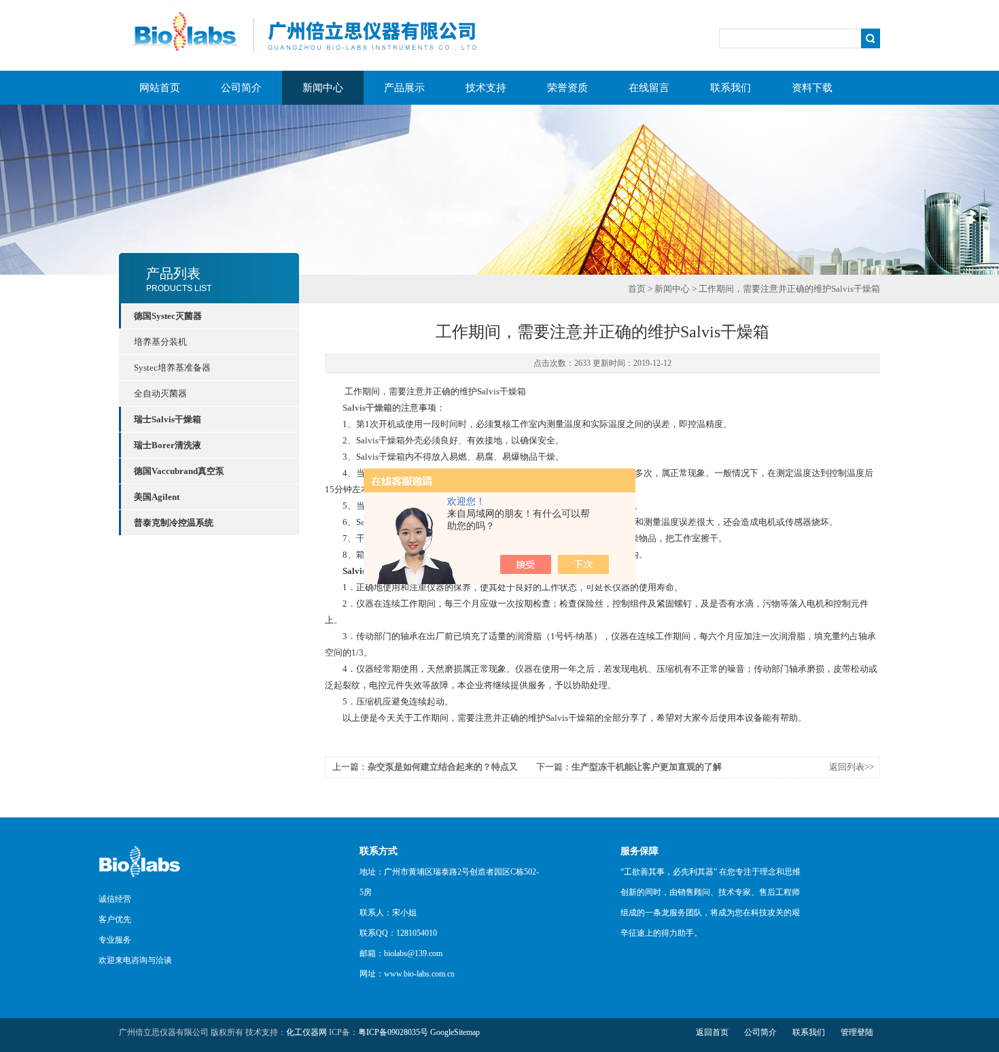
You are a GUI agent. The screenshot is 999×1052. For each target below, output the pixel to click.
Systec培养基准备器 (172, 367)
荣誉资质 (567, 87)
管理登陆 (857, 1032)
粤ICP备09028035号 (393, 1032)
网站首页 (159, 87)
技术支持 (486, 87)
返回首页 (712, 1032)
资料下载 (812, 87)
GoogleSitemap (455, 1032)
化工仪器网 (306, 1032)
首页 (637, 289)
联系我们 (730, 87)
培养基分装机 (160, 342)
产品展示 (404, 87)
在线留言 (649, 87)
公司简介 (241, 87)
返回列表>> (851, 767)
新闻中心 (322, 87)
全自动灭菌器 (160, 393)
